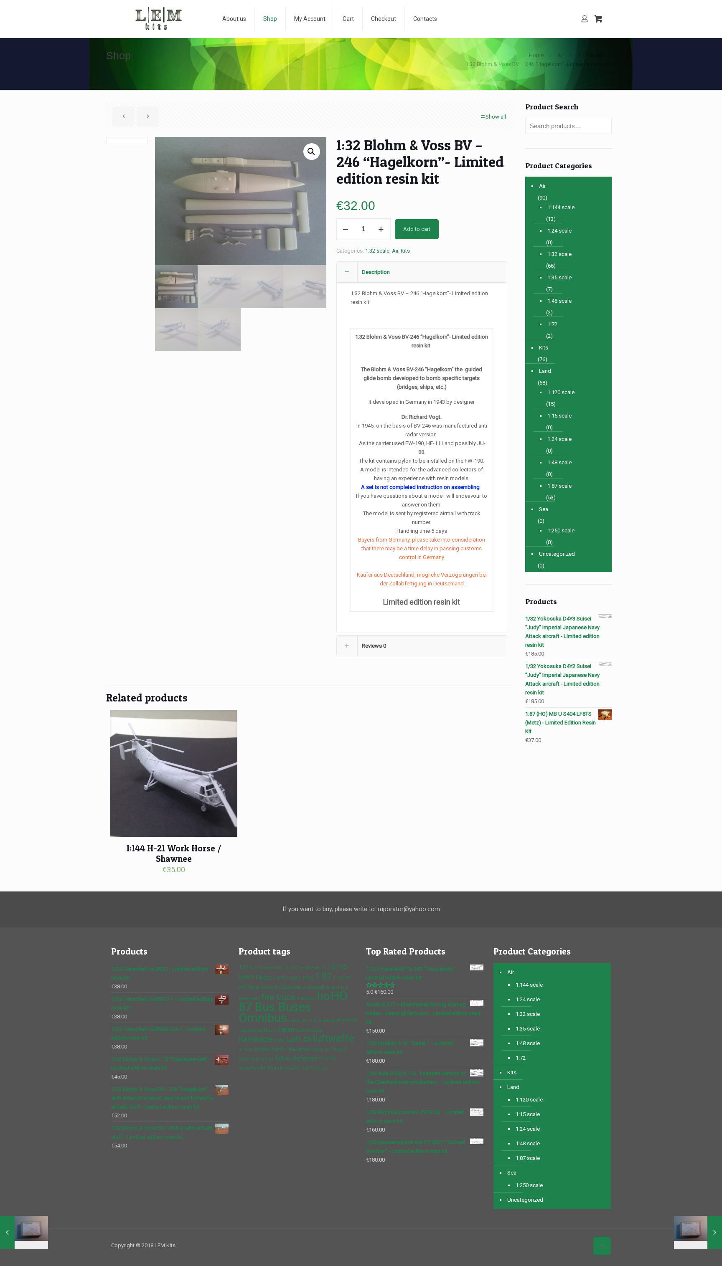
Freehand (306, 998)
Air (560, 55)
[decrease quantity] (345, 229)
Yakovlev (319, 1068)
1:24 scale (559, 231)
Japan (285, 1029)
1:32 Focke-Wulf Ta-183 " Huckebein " (288, 967)
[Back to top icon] (602, 1246)
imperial (327, 1020)
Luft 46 (299, 1039)
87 (348, 978)
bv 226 (283, 987)
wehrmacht (252, 1068)
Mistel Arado (270, 1049)
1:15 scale (559, 416)
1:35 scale (559, 277)
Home (536, 55)
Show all (496, 117)
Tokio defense (296, 1058)
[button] (311, 151)
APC (243, 987)
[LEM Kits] (160, 19)
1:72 (552, 324)
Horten (295, 1020)
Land (545, 371)
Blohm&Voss (261, 987)
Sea (543, 509)
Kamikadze (309, 1030)
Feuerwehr (249, 998)
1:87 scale (559, 486)
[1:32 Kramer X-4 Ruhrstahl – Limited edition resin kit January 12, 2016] (24, 1232)
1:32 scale (590, 55)
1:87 (323, 976)
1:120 (338, 978)
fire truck (278, 997)
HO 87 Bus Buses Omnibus (293, 1007)
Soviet (244, 1059)
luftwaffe (333, 1038)
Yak (305, 1068)
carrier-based (308, 987)
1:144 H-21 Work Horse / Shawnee (173, 853)
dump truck (336, 987)
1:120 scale (561, 392)
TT (321, 1059)
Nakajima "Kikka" (329, 1049)
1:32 (244, 967)
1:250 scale (561, 530)
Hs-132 (310, 1020)
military (246, 1049)
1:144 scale (561, 207)
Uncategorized (557, 554)
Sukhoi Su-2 (262, 1059)
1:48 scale (559, 301)
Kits (405, 251)
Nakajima (298, 1049)
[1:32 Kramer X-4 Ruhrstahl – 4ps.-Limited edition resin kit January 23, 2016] (698, 1232)
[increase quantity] (381, 229)
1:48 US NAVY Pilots (293, 978)
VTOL (331, 1059)
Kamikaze (255, 1039)
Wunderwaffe (283, 1068)
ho (323, 996)
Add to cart (416, 229)
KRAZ (279, 1040)
